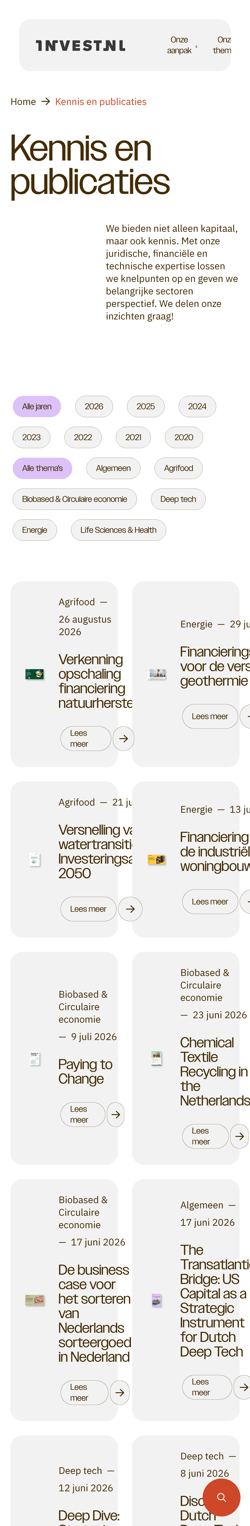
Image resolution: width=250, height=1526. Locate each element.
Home (23, 101)
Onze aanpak (179, 45)
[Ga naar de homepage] (80, 45)
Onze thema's (226, 45)
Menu (140, 45)
